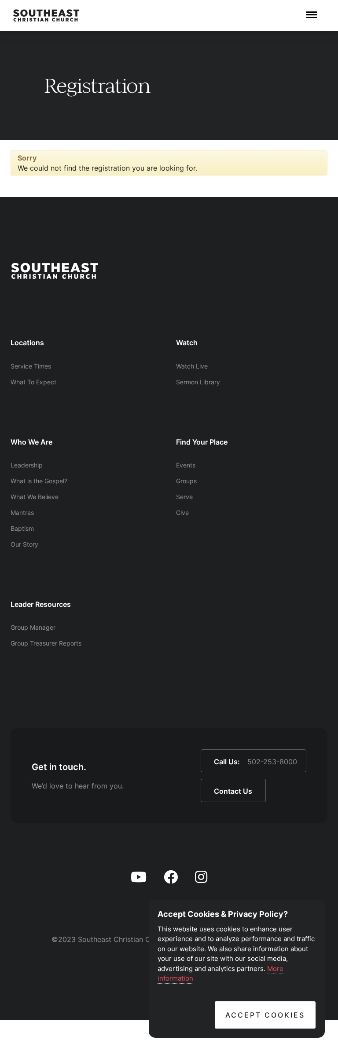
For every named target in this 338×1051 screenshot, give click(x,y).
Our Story (24, 544)
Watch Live (192, 366)
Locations (27, 342)
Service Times (31, 366)
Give (182, 512)
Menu (311, 10)
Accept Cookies (265, 1015)
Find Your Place (202, 442)
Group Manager (33, 627)
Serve (184, 496)
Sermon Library (198, 382)
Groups (186, 481)
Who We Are (31, 442)
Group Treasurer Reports (46, 643)
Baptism (22, 528)
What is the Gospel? (39, 481)
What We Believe (35, 496)
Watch (187, 342)
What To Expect (33, 382)
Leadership (27, 465)
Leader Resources (41, 604)
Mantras (22, 512)
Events (185, 465)
